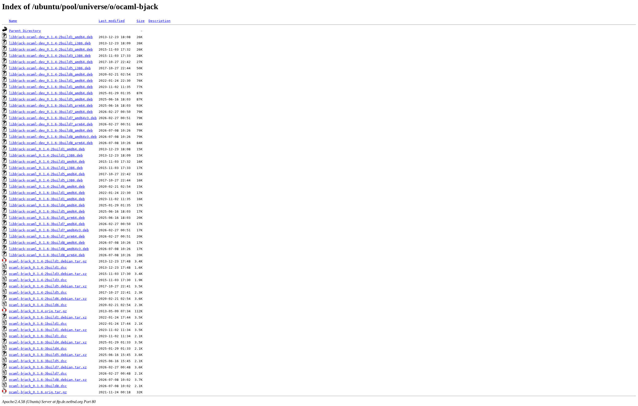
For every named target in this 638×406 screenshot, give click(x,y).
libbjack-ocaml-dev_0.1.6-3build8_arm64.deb (51, 143)
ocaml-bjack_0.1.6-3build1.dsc (38, 336)
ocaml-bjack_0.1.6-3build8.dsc (38, 386)
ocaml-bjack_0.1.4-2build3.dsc (38, 280)
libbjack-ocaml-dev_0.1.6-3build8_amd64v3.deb (53, 137)
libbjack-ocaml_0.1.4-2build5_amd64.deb (47, 174)
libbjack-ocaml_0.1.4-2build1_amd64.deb (47, 149)
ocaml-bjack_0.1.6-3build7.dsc (38, 373)
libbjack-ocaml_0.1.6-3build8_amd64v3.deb (49, 249)
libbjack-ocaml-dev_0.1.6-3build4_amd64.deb (51, 93)
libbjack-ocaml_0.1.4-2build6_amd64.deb (47, 186)
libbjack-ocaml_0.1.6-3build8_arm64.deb (47, 255)
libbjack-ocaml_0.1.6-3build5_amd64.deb (47, 211)
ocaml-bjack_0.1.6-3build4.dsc (38, 348)
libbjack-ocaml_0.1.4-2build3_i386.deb (46, 168)
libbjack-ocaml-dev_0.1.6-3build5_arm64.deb (51, 105)
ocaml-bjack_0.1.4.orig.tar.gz (38, 311)
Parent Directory (25, 31)
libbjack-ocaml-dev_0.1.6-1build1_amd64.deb (51, 80)
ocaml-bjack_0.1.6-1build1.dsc (38, 323)
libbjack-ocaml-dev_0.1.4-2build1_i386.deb (50, 43)
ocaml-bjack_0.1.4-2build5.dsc (38, 292)
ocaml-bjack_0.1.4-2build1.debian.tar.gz (48, 261)
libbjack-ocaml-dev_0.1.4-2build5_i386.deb (50, 68)
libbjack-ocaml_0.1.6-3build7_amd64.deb (47, 224)
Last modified (112, 21)
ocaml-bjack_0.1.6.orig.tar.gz (38, 392)
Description (159, 21)
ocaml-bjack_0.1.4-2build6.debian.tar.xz (48, 299)
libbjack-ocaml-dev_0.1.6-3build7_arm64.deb (51, 124)
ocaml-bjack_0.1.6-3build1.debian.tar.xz (48, 330)
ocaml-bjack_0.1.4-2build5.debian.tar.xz (48, 286)
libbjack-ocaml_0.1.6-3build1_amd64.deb (47, 199)
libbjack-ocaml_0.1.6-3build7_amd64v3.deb (49, 230)
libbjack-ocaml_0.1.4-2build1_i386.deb (46, 155)
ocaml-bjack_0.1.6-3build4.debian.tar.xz (48, 342)
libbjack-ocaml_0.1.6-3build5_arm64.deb (47, 218)
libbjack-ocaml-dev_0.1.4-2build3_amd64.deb (51, 49)
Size (141, 21)
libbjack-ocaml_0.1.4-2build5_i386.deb (46, 180)
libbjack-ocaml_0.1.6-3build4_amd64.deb (47, 205)
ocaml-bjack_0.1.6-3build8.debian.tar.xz (48, 380)
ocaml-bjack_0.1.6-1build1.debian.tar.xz (48, 317)
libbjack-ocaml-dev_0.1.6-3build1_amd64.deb (51, 87)
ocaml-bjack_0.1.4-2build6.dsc (38, 305)
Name (13, 21)
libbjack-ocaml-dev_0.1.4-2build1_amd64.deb (51, 37)
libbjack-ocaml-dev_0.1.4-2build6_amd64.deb (51, 74)
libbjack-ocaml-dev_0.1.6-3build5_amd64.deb (51, 99)
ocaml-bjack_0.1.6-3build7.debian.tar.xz (48, 367)
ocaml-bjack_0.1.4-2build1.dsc (38, 267)
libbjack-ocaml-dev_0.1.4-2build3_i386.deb (50, 56)
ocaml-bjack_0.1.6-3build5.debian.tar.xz (48, 355)
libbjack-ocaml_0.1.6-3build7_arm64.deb (47, 236)
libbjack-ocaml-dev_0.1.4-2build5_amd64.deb (51, 62)
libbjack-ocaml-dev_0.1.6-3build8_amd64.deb (51, 130)
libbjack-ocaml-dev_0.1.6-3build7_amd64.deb (51, 112)
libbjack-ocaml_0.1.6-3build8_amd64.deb (47, 242)
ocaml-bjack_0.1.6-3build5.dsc (38, 361)
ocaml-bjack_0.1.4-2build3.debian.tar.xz (48, 274)
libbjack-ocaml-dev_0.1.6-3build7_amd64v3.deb (53, 118)
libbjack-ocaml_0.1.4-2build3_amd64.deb (47, 161)
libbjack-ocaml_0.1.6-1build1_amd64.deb (47, 193)
